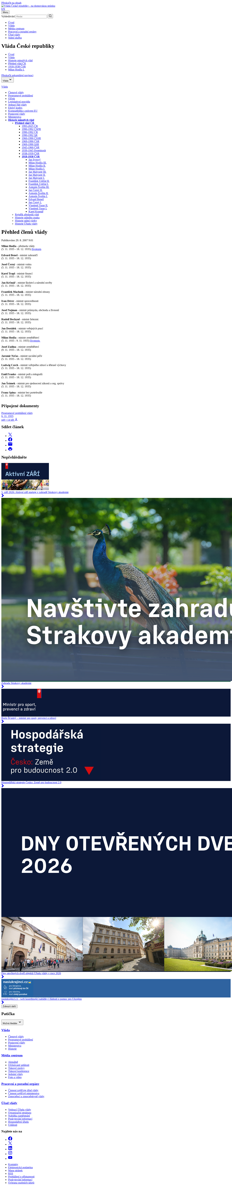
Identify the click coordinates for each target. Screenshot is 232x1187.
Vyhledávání (8, 16)
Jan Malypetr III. (37, 171)
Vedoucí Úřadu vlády (19, 1109)
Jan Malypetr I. (37, 177)
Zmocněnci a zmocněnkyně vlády (26, 1096)
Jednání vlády (15, 1074)
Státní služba (15, 37)
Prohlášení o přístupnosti (21, 1176)
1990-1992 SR (30, 135)
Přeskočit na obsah (11, 2)
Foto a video (15, 1077)
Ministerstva (14, 116)
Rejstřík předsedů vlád (27, 214)
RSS (10, 1173)
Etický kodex (15, 107)
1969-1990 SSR (30, 144)
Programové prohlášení (20, 95)
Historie (12, 1048)
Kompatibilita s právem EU (23, 110)
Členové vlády (16, 92)
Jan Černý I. (35, 202)
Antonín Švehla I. (38, 196)
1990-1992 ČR (30, 132)
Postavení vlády (16, 113)
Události (12, 1124)
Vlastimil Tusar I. (38, 208)
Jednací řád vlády (17, 104)
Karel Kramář (36, 211)
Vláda (11, 25)
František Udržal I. (39, 184)
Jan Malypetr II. (37, 174)
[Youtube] (10, 1158)
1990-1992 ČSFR (31, 129)
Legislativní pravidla (19, 101)
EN (3, 8)
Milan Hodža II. (37, 165)
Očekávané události (18, 1065)
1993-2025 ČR (30, 126)
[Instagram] (10, 1153)
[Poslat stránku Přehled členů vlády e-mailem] (10, 445)
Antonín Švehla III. (39, 187)
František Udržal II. (39, 181)
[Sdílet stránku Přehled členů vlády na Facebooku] (10, 440)
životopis (36, 249)
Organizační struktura (19, 1112)
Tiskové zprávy (16, 1068)
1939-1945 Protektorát (34, 150)
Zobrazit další (9, 1006)
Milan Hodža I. (37, 168)
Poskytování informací (20, 1118)
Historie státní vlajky (26, 220)
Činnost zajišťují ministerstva (23, 1093)
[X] (10, 1144)
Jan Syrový (35, 159)
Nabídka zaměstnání (19, 1115)
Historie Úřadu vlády (26, 223)
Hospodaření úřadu (18, 1121)
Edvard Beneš (36, 199)
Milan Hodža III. (38, 162)
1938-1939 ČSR (30, 153)
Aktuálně (13, 1062)
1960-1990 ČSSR (31, 138)
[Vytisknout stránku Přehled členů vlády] (10, 450)
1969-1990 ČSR (30, 141)
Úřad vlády (14, 34)
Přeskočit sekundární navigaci (17, 75)
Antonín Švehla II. (38, 193)
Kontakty (13, 1164)
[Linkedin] (10, 1149)
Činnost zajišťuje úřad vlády (23, 1090)
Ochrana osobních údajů (21, 1182)
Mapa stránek (15, 1170)
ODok (11, 98)
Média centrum (16, 28)
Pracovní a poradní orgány (22, 31)
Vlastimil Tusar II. (38, 205)
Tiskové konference (18, 1071)
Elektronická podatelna (20, 1167)
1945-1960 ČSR (30, 147)
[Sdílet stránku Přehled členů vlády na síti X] (10, 435)
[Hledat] (50, 16)
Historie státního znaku (27, 217)
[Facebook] (10, 1139)
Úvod (11, 22)
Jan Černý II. (35, 190)
